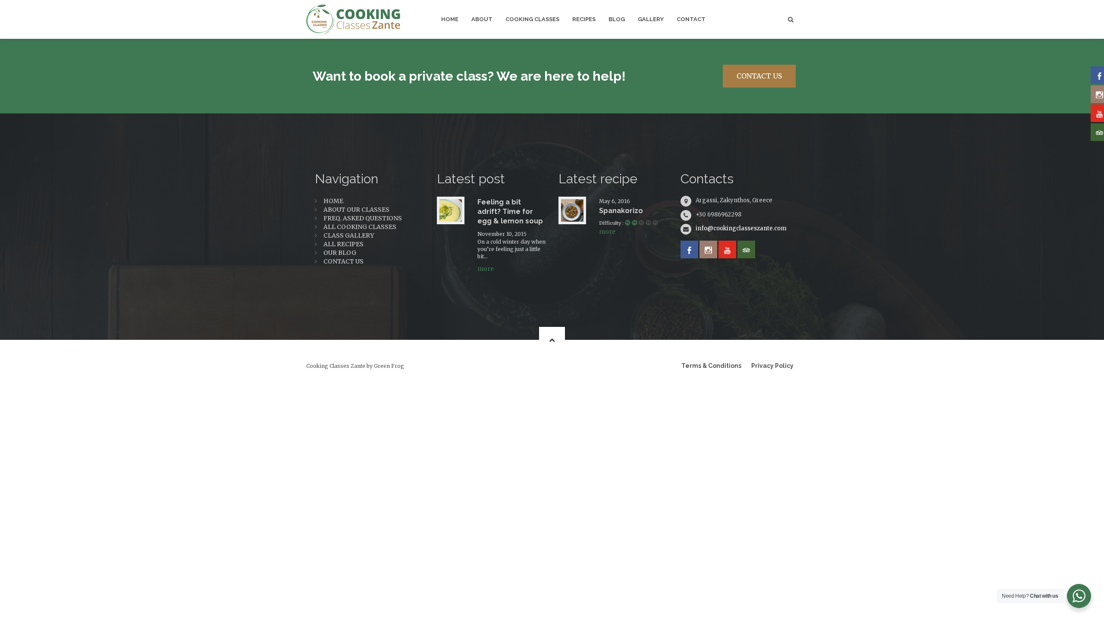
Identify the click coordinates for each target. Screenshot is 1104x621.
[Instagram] (708, 249)
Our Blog (339, 253)
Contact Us (343, 261)
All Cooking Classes (359, 227)
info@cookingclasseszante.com (741, 228)
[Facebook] (689, 249)
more (485, 269)
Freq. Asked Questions (362, 218)
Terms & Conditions (711, 365)
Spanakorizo (621, 211)
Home (333, 201)
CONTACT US (759, 76)
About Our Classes (356, 209)
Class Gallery (348, 235)
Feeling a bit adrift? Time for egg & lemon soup (510, 211)
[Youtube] (727, 249)
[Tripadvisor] (746, 249)
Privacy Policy (772, 365)
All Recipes (343, 244)
